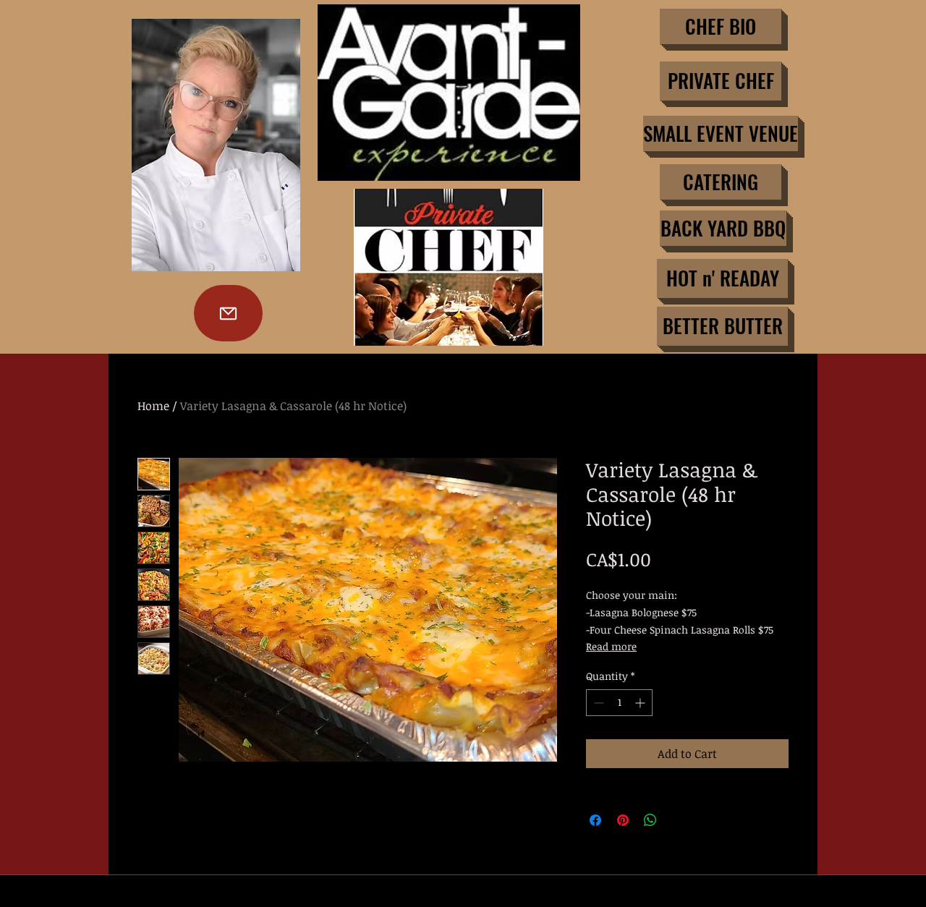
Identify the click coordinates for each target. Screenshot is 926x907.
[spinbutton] (619, 702)
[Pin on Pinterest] (623, 820)
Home (153, 406)
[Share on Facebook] (595, 820)
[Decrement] (597, 702)
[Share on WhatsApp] (650, 820)
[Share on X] (678, 820)
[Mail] (228, 313)
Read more (611, 646)
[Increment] (641, 702)
